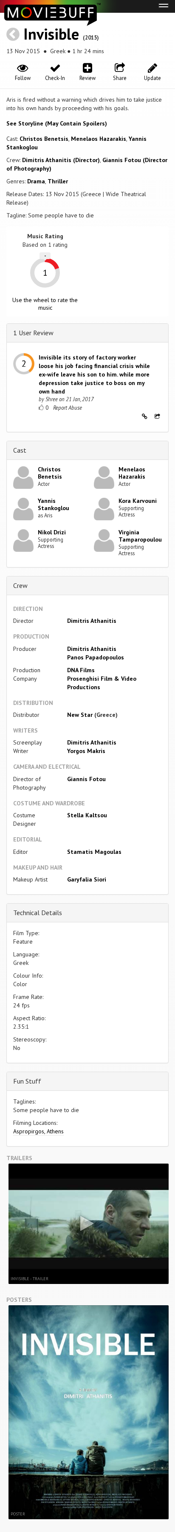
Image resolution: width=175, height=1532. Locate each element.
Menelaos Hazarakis (98, 139)
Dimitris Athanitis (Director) (61, 160)
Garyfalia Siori (86, 879)
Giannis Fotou (86, 779)
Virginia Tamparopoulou (140, 535)
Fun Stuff (27, 1081)
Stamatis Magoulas (94, 852)
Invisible (51, 34)
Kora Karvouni (138, 501)
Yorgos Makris (86, 751)
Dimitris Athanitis (91, 621)
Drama (36, 181)
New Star (80, 715)
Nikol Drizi (52, 532)
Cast (19, 450)
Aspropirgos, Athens (38, 1131)
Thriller (58, 181)
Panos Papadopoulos (95, 657)
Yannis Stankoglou (53, 504)
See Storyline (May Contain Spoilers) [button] (56, 123)
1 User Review (33, 332)
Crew (20, 585)
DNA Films (81, 670)
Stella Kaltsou (87, 815)
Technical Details (37, 912)
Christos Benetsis (44, 139)
